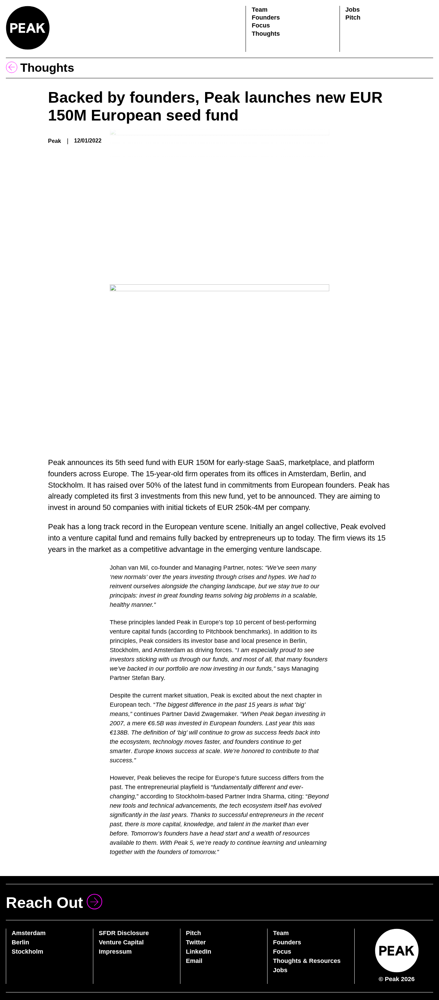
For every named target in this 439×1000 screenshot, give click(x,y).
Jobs (352, 9)
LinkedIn (198, 951)
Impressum (115, 951)
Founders (266, 17)
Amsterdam (29, 933)
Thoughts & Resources (307, 960)
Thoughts (266, 33)
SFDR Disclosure (124, 933)
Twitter (196, 942)
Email (194, 960)
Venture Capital (121, 942)
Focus (261, 25)
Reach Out (44, 902)
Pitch (352, 17)
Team (260, 9)
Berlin (20, 942)
